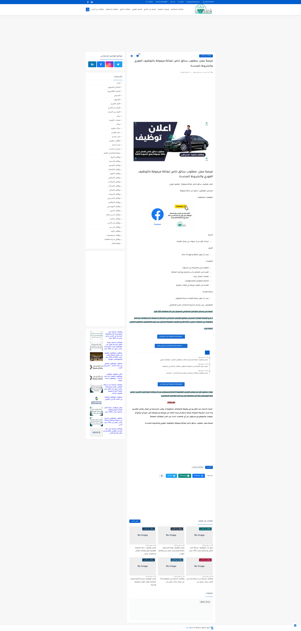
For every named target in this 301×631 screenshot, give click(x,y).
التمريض (117, 95)
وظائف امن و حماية (113, 215)
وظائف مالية (115, 231)
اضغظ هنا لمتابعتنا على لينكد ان (171, 384)
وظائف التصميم (114, 165)
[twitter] (118, 64)
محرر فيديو (116, 136)
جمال (118, 124)
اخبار (118, 83)
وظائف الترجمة (114, 161)
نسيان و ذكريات (114, 149)
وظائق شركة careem (112, 239)
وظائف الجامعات (114, 169)
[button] (198, 476)
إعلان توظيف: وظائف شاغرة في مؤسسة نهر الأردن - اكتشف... (186, 373)
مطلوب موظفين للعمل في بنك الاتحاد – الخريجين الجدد (112, 366)
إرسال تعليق (205, 602)
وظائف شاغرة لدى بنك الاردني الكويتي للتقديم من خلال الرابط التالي (112, 431)
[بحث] (87, 9)
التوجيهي (117, 99)
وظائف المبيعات (114, 194)
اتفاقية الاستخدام (161, 2)
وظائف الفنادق (114, 190)
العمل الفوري (137, 9)
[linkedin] (91, 2)
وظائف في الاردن (97, 9)
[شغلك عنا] (200, 9)
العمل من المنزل (114, 112)
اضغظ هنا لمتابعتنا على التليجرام (171, 336)
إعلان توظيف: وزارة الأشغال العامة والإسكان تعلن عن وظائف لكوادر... (171, 551)
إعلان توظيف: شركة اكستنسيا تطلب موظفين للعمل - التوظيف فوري (184, 360)
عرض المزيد (135, 521)
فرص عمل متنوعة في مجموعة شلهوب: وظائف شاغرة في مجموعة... (184, 366)
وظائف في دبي (114, 227)
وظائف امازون (115, 210)
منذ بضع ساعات (206, 545)
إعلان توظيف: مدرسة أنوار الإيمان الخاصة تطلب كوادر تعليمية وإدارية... (143, 582)
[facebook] (87, 2)
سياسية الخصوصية (193, 2)
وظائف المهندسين (113, 206)
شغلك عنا (149, 2)
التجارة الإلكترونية (113, 91)
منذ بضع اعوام (202, 357)
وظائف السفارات (114, 182)
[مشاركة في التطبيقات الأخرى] (162, 476)
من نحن (172, 2)
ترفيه (118, 116)
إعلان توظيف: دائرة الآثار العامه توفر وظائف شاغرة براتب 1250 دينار (113, 410)
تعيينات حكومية (163, 9)
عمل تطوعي (115, 132)
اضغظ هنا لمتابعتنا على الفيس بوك (169, 346)
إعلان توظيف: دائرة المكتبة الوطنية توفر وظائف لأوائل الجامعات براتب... (145, 551)
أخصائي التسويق (114, 87)
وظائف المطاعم (177, 9)
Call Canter (116, 243)
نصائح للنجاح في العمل (111, 153)
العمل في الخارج (150, 9)
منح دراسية (116, 145)
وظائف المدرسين (113, 198)
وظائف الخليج (125, 9)
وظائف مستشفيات (113, 235)
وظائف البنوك (115, 157)
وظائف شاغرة (115, 219)
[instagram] (110, 64)
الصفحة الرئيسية (208, 2)
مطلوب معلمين (114, 141)
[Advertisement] (150, 33)
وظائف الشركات (114, 186)
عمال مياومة (115, 128)
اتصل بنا (181, 2)
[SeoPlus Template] (212, 627)
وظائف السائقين (111, 9)
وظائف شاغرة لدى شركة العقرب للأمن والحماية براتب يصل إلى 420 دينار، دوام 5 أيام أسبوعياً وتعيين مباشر (113, 389)
